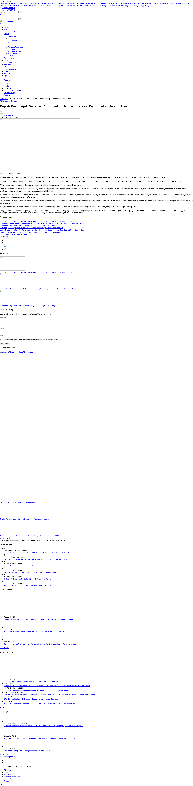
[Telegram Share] (5, 247)
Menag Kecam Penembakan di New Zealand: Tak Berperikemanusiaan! (31, 566)
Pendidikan (8, 78)
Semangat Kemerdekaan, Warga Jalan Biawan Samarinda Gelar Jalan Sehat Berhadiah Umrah (35, 3)
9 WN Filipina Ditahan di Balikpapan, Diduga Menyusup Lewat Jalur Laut (31, 699)
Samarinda (12, 38)
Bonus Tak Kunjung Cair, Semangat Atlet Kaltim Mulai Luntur (27, 751)
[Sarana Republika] (7, 8)
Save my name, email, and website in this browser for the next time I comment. (31, 340)
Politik (6, 71)
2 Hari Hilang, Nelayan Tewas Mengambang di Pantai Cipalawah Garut (31, 572)
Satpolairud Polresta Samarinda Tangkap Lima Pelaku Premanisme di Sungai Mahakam (37, 690)
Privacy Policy (9, 93)
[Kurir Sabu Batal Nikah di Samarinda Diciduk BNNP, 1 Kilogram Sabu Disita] (24, 677)
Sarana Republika (6, 115)
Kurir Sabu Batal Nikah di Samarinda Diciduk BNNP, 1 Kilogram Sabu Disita (32, 681)
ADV (5, 29)
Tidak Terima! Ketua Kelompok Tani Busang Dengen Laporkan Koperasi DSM (29, 536)
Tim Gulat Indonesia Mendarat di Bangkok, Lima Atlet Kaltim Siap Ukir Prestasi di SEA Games (39, 738)
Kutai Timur (12, 54)
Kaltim (6, 34)
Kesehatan (12, 69)
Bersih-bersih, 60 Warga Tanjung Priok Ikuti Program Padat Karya (29, 585)
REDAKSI (12, 10)
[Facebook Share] (5, 240)
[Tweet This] (5, 242)
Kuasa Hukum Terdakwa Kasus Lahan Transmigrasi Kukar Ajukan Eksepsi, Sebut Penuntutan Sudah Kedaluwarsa (47, 686)
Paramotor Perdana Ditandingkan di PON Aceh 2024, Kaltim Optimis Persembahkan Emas (38, 553)
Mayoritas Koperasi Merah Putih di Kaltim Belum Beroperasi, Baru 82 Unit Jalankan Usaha (38, 619)
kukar (14, 234)
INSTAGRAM (4, 10)
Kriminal (7, 60)
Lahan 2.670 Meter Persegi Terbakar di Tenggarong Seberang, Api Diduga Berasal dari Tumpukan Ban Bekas (111, 3)
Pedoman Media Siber (12, 91)
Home (6, 27)
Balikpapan (12, 40)
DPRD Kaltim (13, 32)
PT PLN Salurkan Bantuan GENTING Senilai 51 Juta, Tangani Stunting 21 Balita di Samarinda (34, 232)
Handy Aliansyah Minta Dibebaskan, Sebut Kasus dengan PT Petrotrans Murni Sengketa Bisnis (39, 703)
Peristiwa (7, 73)
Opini (6, 76)
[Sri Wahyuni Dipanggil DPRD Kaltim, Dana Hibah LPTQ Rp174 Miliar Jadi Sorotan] (9, 627)
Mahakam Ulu (13, 56)
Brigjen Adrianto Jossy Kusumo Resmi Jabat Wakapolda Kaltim (24, 519)
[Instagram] (5, 763)
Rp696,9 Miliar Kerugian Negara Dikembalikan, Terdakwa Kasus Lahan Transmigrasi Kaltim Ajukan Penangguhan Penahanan (51, 695)
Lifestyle (7, 67)
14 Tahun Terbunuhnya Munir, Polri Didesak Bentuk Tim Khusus (27, 579)
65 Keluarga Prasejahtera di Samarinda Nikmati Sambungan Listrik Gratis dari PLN (31, 228)
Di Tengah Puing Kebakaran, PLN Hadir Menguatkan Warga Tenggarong (121, 5)
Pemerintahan (9, 58)
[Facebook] (5, 760)
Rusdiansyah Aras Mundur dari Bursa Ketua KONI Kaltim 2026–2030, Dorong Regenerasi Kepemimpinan (43, 726)
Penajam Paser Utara (16, 47)
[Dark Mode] (1, 14)
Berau (10, 45)
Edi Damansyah (6, 234)
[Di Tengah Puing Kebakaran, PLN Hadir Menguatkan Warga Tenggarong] (12, 303)
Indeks (6, 86)
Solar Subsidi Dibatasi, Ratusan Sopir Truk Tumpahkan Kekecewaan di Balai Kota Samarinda (58, 5)
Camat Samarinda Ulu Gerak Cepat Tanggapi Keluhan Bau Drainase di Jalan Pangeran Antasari (40, 644)
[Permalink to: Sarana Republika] (1, 113)
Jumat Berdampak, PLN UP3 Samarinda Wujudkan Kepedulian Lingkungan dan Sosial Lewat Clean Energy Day (42, 230)
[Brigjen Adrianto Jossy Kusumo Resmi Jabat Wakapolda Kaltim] (12, 517)
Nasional (7, 65)
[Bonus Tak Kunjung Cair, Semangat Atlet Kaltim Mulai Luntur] (9, 746)
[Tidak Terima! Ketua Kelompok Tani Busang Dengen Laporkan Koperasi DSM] (12, 534)
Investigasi (12, 62)
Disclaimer (8, 84)
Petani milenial (22, 234)
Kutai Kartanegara (15, 51)
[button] (20, 12)
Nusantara (12, 36)
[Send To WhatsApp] (5, 249)
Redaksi (7, 80)
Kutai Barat (12, 49)
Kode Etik (7, 88)
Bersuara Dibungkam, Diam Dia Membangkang (18, 502)
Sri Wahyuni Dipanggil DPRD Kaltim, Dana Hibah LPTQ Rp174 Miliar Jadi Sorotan (34, 632)
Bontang (11, 43)
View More (4, 538)
